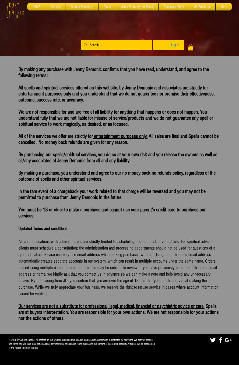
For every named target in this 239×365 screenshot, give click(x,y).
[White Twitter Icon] (213, 340)
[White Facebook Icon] (220, 340)
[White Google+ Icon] (228, 340)
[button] (190, 47)
